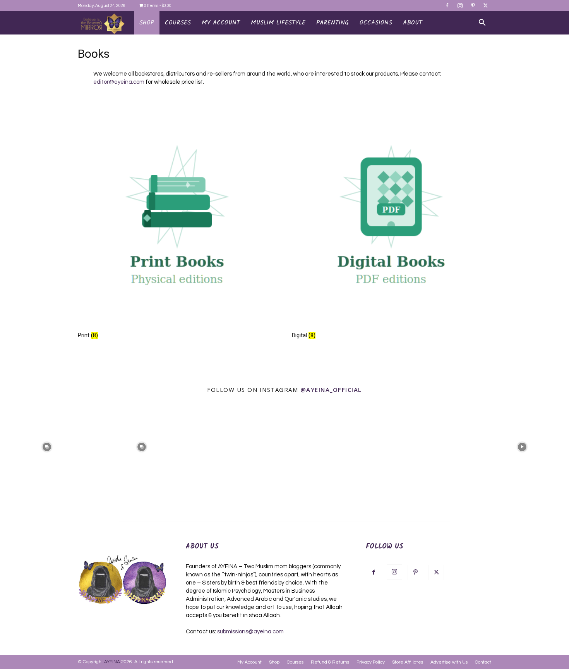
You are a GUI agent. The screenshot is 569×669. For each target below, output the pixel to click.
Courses (295, 662)
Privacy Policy (370, 662)
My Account (249, 662)
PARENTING (332, 23)
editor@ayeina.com (118, 82)
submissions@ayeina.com (250, 632)
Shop (146, 23)
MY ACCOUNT (221, 23)
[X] (485, 5)
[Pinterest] (472, 5)
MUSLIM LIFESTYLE (278, 23)
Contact (483, 662)
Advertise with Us (449, 662)
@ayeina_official (331, 389)
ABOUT (412, 23)
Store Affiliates (407, 662)
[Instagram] (460, 5)
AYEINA (112, 661)
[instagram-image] (47, 446)
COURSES (178, 23)
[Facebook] (447, 5)
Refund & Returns (330, 662)
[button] (482, 23)
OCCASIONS (376, 23)
